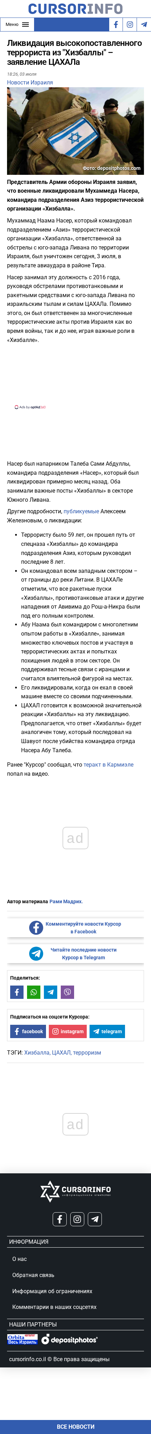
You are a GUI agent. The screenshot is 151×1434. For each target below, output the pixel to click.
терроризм (87, 1052)
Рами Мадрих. (66, 901)
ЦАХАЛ (61, 1052)
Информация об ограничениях (52, 1291)
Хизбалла (37, 1052)
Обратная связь (33, 1275)
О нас (19, 1259)
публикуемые (81, 511)
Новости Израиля (30, 82)
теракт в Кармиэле (108, 764)
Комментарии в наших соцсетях (54, 1307)
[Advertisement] (75, 375)
